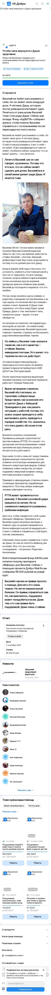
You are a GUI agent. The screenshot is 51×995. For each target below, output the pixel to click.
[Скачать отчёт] (43, 628)
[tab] (14, 806)
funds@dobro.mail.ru (14, 955)
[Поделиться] (46, 45)
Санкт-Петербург (13, 69)
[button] (25, 929)
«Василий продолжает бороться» (31, 672)
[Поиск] (37, 3)
